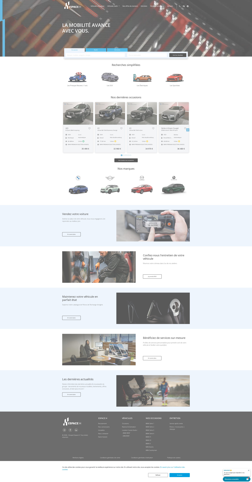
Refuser (158, 475)
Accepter (179, 475)
